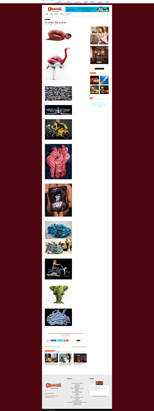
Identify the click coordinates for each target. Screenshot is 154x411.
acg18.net (99, 107)
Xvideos (77, 399)
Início (46, 17)
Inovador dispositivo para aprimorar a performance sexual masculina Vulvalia (65, 364)
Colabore (68, 14)
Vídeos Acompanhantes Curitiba (77, 397)
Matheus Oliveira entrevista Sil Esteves (52, 346)
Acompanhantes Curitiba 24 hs (99, 102)
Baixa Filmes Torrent (77, 404)
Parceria (56, 14)
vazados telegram (99, 106)
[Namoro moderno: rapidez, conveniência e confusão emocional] (51, 358)
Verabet (77, 393)
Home (47, 14)
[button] (107, 14)
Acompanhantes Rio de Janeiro (77, 383)
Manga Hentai (77, 385)
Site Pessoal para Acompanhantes (99, 103)
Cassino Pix (77, 394)
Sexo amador (77, 398)
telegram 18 (77, 387)
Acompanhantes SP (77, 403)
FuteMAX (77, 389)
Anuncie (62, 14)
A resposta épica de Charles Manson (79, 346)
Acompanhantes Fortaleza (77, 392)
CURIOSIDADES (50, 17)
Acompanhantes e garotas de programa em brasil (77, 402)
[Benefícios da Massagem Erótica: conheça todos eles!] (80, 358)
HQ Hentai (77, 384)
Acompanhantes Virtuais (77, 400)
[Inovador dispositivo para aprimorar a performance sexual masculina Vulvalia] (65, 358)
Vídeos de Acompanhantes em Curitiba (99, 105)
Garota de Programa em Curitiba (77, 388)
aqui (70, 334)
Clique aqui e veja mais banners (99, 396)
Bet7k (77, 395)
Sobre (51, 14)
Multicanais (77, 390)
